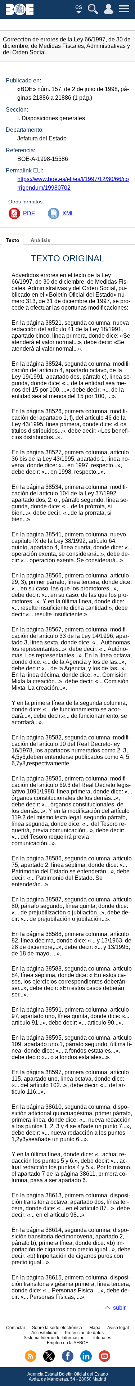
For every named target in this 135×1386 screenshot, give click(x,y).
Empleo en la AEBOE (67, 1342)
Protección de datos (84, 1332)
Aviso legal (118, 1327)
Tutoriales (101, 1337)
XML (68, 213)
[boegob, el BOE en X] (49, 1360)
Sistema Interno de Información (54, 1337)
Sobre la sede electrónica (57, 1327)
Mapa (94, 1327)
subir (119, 1308)
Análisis (40, 240)
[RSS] (30, 1360)
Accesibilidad (44, 1332)
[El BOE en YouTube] (104, 1360)
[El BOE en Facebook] (67, 1360)
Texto (12, 240)
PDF (29, 213)
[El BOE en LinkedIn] (86, 1360)
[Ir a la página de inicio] (19, 13)
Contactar (15, 1327)
